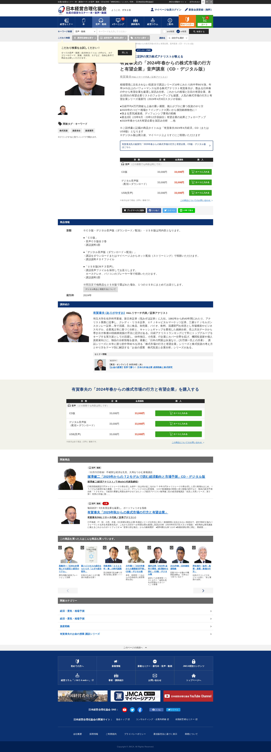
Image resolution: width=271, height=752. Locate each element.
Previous (68, 590)
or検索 (183, 31)
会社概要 (77, 734)
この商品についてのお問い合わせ (196, 200)
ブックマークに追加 (134, 210)
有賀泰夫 (143, 76)
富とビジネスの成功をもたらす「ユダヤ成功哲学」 (91, 568)
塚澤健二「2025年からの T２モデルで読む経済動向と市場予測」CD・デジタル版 (146, 476)
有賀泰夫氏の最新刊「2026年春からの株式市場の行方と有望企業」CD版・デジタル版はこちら (164, 145)
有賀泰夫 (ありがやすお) (109, 312)
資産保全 (76, 130)
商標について (191, 734)
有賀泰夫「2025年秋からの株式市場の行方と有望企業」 (128, 512)
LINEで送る (188, 210)
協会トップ (121, 719)
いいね (157, 710)
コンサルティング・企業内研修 (151, 719)
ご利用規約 (111, 734)
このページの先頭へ (135, 647)
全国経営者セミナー (185, 719)
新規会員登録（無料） (201, 9)
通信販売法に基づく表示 (165, 734)
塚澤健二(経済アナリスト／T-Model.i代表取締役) (113, 481)
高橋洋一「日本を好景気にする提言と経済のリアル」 (69, 568)
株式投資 (64, 130)
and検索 (170, 31)
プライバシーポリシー (135, 734)
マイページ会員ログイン (168, 9)
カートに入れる (202, 172)
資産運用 (89, 130)
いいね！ (155, 210)
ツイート (171, 210)
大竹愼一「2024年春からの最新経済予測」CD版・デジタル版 (136, 568)
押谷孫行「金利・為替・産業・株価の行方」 (202, 568)
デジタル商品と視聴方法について (100, 289)
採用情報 (93, 734)
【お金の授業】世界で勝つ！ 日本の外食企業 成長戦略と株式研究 (141, 367)
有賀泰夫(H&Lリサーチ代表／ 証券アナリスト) (112, 517)
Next (203, 590)
